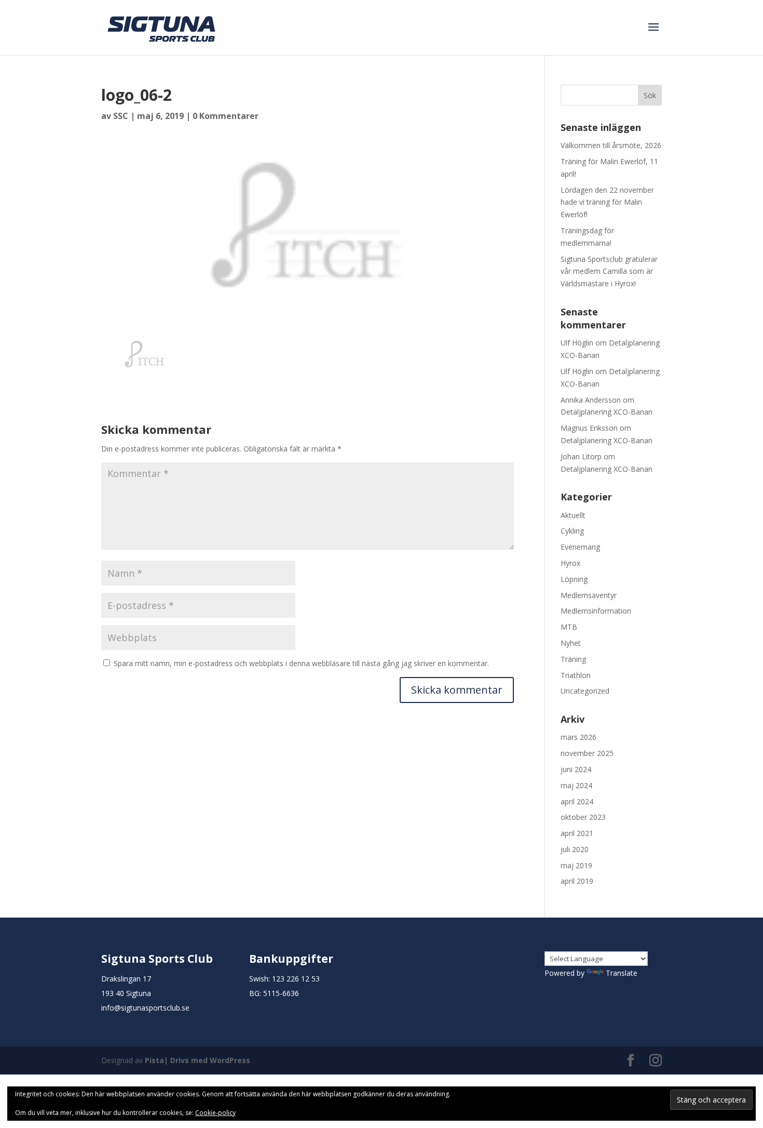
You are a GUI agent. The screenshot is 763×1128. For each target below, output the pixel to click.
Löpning (574, 579)
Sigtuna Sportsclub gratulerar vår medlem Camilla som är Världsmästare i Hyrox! (609, 271)
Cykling (572, 531)
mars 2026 (578, 737)
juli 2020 (575, 849)
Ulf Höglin (577, 343)
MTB (569, 627)
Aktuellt (573, 515)
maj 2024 (576, 785)
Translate (621, 973)
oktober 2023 (583, 817)
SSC (120, 116)
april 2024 (577, 801)
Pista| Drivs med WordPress (197, 1060)
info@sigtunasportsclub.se (145, 1008)
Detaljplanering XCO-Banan (606, 412)
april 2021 (577, 833)
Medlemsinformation (596, 611)
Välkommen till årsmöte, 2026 (611, 145)
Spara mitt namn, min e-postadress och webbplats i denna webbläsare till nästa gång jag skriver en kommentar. (301, 663)
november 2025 (587, 753)
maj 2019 (576, 865)
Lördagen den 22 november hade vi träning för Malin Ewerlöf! (607, 202)
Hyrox (570, 563)
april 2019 (577, 881)
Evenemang (580, 547)
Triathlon (576, 675)
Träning (573, 659)
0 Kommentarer (225, 116)
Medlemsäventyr (589, 595)
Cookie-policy (215, 1112)
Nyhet (571, 643)
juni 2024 (576, 769)
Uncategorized (585, 691)
